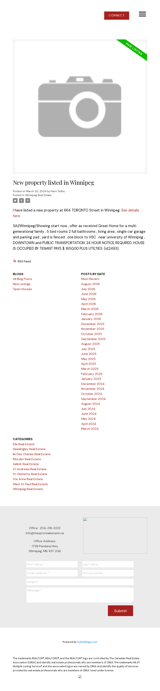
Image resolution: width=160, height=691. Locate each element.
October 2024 (91, 394)
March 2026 (90, 309)
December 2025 (92, 324)
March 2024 (90, 429)
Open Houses (22, 289)
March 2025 (90, 369)
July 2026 (88, 289)
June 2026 (88, 294)
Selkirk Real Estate (26, 464)
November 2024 (92, 389)
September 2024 (93, 399)
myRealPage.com (87, 642)
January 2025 (91, 379)
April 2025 (88, 364)
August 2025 (90, 344)
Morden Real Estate (27, 459)
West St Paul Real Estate (30, 484)
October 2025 (91, 334)
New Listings (21, 284)
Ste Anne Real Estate (28, 479)
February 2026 (91, 314)
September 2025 (93, 339)
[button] (116, 16)
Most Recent (90, 279)
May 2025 (88, 359)
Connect (117, 15)
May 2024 (88, 419)
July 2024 (88, 409)
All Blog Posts (22, 279)
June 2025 (88, 354)
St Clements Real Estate (30, 474)
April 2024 (88, 424)
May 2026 (88, 299)
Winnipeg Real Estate (38, 195)
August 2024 (90, 404)
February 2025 (91, 374)
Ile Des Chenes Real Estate (32, 454)
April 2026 (88, 304)
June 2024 (89, 414)
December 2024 (93, 384)
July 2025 (88, 349)
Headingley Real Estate (29, 449)
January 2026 (91, 319)
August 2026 (90, 284)
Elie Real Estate (24, 444)
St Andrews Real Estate (29, 469)
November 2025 (92, 329)
